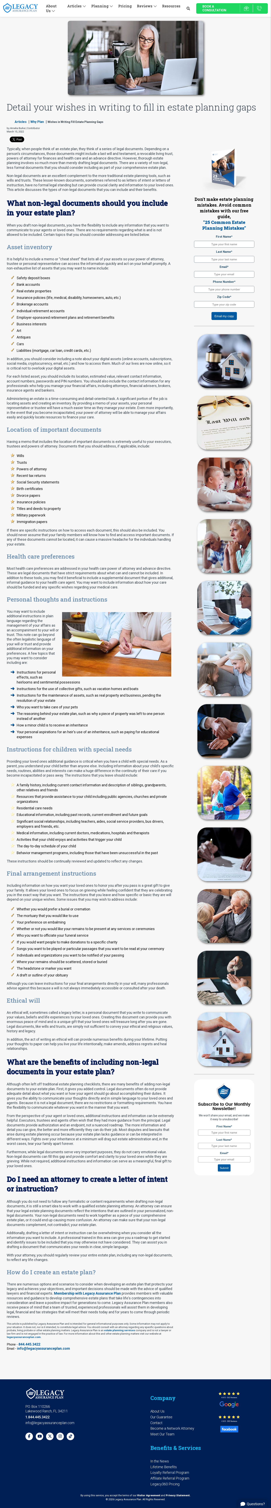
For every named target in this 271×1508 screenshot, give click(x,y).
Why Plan (37, 122)
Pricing (125, 6)
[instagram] (60, 1436)
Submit (224, 1168)
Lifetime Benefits (163, 1467)
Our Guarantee (161, 1417)
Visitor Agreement (148, 1495)
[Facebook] (29, 1436)
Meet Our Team (162, 1434)
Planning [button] (100, 6)
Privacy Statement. (178, 1495)
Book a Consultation (214, 8)
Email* (224, 267)
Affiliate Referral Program (169, 1478)
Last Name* (224, 252)
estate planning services (119, 1330)
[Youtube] (39, 1436)
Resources (171, 6)
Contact (156, 1423)
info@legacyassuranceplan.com (43, 1348)
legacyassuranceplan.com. (24, 1337)
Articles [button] (74, 6)
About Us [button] (51, 8)
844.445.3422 (29, 1344)
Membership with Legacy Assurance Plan (87, 1293)
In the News (159, 1461)
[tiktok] (70, 1436)
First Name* (224, 236)
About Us (157, 1411)
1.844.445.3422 (37, 1417)
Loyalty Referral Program (169, 1472)
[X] (50, 1436)
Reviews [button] (144, 6)
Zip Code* (224, 297)
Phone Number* (224, 282)
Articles (21, 122)
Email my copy (224, 316)
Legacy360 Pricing (165, 1484)
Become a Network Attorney (172, 1428)
